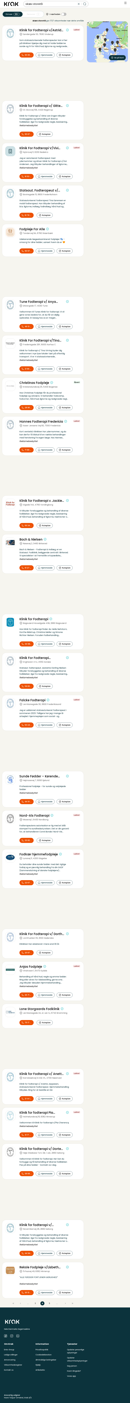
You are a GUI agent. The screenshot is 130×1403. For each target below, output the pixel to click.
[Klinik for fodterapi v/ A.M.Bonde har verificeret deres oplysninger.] (67, 1224)
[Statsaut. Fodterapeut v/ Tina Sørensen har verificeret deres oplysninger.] (67, 190)
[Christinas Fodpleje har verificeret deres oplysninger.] (51, 382)
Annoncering (9, 1360)
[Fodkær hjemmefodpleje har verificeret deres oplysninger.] (60, 854)
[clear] (78, 4)
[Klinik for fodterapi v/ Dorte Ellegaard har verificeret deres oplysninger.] (67, 1148)
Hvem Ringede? (74, 1371)
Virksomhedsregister (13, 1365)
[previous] (20, 1303)
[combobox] (51, 4)
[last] (72, 1303)
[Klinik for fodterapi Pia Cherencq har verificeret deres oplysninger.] (67, 1112)
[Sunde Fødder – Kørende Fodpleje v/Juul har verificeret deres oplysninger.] (67, 776)
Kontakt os (8, 1370)
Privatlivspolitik (42, 1349)
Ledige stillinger (11, 1354)
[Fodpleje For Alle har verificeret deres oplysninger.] (47, 228)
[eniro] (11, 4)
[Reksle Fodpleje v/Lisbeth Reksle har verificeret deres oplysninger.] (67, 1267)
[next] (65, 1303)
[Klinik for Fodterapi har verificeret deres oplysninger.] (50, 618)
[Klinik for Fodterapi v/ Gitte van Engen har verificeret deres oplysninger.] (67, 105)
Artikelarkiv (40, 1370)
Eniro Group (9, 1349)
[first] (13, 1303)
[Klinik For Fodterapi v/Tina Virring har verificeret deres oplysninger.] (67, 340)
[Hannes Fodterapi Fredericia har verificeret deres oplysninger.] (65, 421)
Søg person (72, 1366)
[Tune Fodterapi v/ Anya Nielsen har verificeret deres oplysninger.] (67, 301)
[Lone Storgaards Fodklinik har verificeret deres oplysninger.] (62, 1008)
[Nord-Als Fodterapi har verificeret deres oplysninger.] (51, 815)
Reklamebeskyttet (28, 125)
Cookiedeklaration (44, 1354)
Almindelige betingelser (46, 1360)
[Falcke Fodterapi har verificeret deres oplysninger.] (48, 700)
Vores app (71, 1376)
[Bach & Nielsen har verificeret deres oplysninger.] (45, 539)
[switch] (63, 14)
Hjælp (38, 1365)
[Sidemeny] (125, 2)
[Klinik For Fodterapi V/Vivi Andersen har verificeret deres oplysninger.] (67, 147)
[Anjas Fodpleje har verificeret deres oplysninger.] (44, 966)
